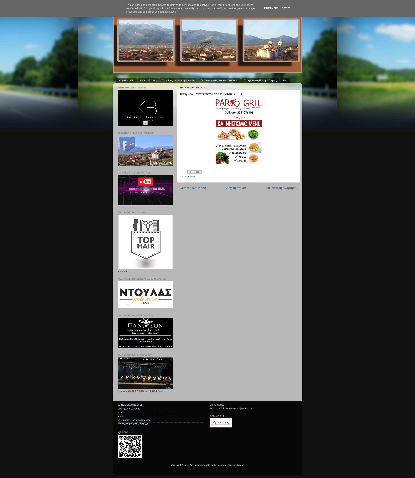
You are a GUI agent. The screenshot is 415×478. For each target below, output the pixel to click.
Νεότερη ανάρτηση (193, 188)
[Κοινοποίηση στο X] (194, 172)
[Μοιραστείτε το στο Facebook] (197, 172)
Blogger (239, 465)
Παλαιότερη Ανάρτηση (281, 188)
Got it (286, 8)
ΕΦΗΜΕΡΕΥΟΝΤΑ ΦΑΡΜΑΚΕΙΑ (134, 420)
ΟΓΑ (120, 416)
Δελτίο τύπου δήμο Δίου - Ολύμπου (219, 80)
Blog (284, 80)
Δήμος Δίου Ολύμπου (129, 409)
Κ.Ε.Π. (121, 412)
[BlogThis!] (191, 172)
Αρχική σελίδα (126, 80)
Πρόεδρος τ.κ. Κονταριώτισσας (178, 80)
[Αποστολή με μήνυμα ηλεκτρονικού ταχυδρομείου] (188, 172)
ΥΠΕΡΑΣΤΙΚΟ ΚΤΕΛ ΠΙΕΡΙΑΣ (133, 424)
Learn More (270, 8)
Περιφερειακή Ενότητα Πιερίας (260, 80)
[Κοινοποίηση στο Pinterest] (200, 172)
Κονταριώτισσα (148, 80)
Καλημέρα (193, 176)
